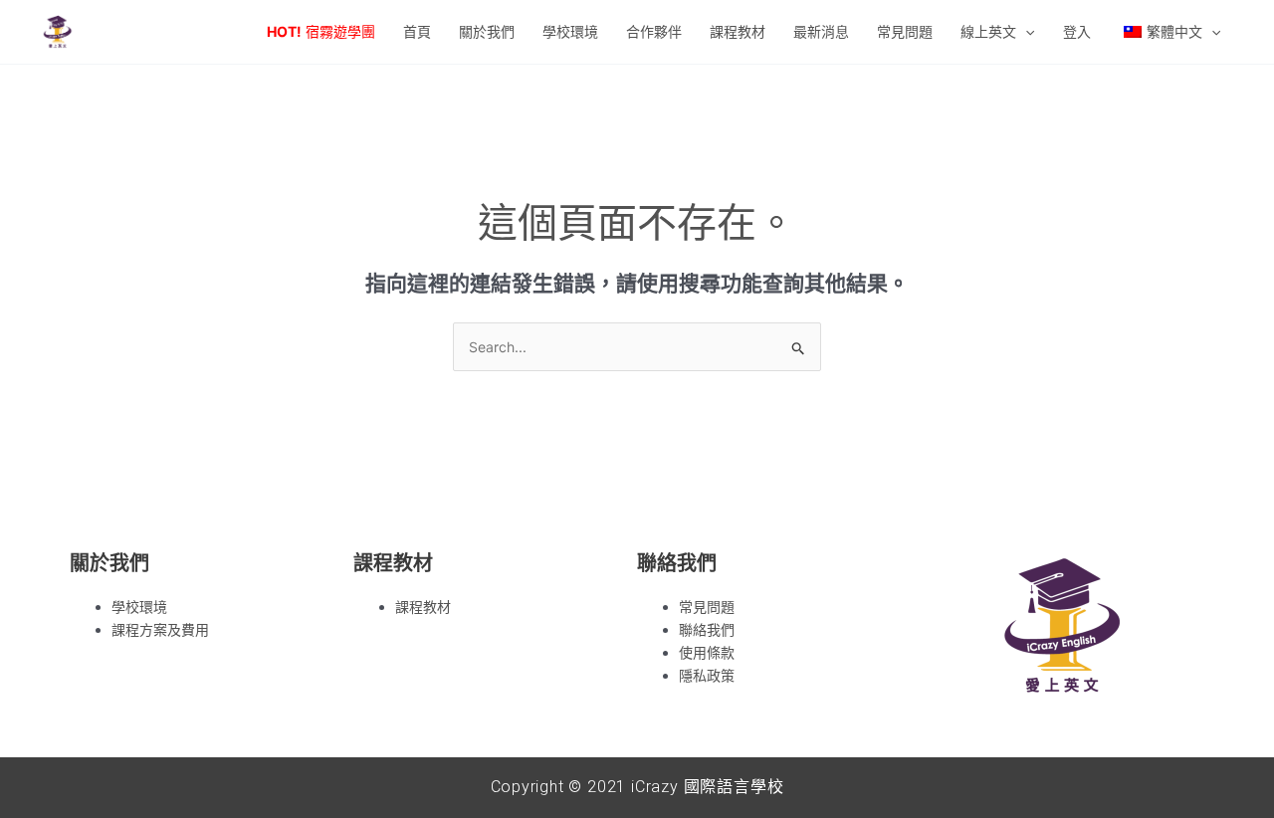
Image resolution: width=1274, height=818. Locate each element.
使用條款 (707, 652)
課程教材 (423, 606)
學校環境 (139, 606)
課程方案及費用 (160, 629)
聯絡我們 (707, 629)
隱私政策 (707, 675)
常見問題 (707, 606)
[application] (1025, 32)
